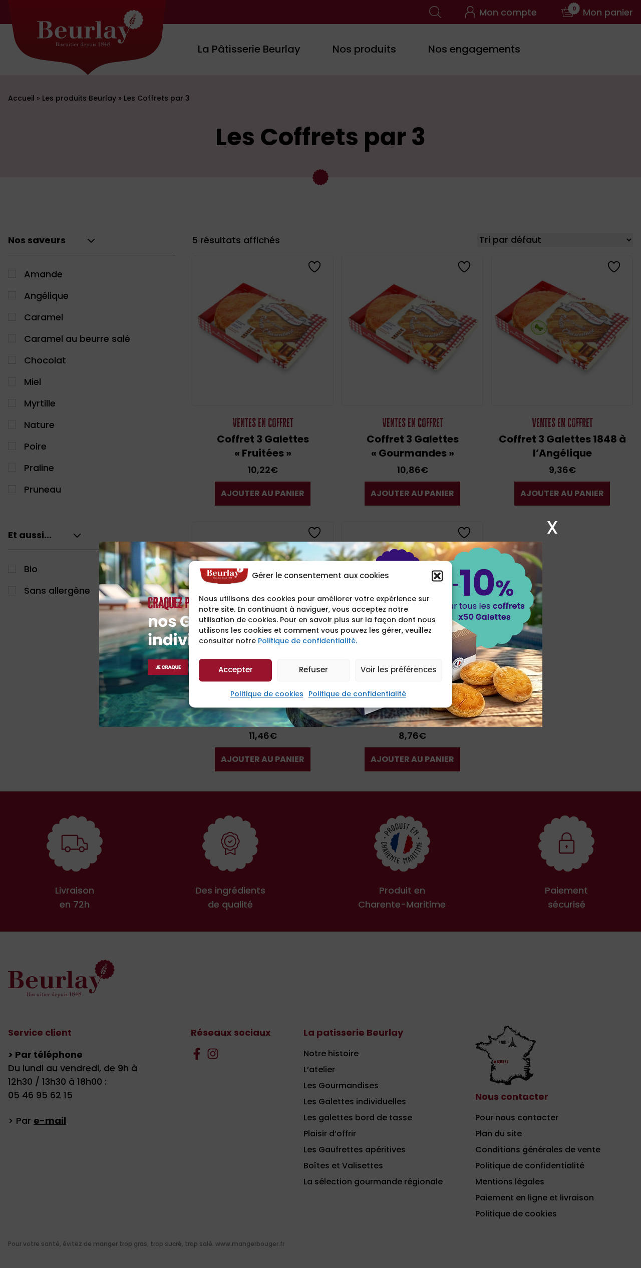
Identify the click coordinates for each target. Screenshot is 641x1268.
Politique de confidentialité (357, 694)
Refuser (313, 670)
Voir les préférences (399, 670)
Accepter (235, 670)
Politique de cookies (266, 694)
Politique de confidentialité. (307, 641)
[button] (437, 576)
